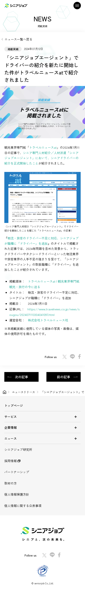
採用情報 (11, 461)
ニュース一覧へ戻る (18, 39)
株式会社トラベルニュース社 (48, 320)
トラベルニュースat (43, 147)
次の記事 (21, 376)
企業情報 (10, 427)
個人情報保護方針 (16, 494)
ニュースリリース (23, 392)
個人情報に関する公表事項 (22, 505)
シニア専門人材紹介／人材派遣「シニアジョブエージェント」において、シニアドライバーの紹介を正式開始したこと (41, 158)
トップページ (13, 405)
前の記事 (63, 376)
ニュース (10, 438)
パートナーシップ (16, 472)
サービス (10, 416)
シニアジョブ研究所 (18, 449)
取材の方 (10, 483)
